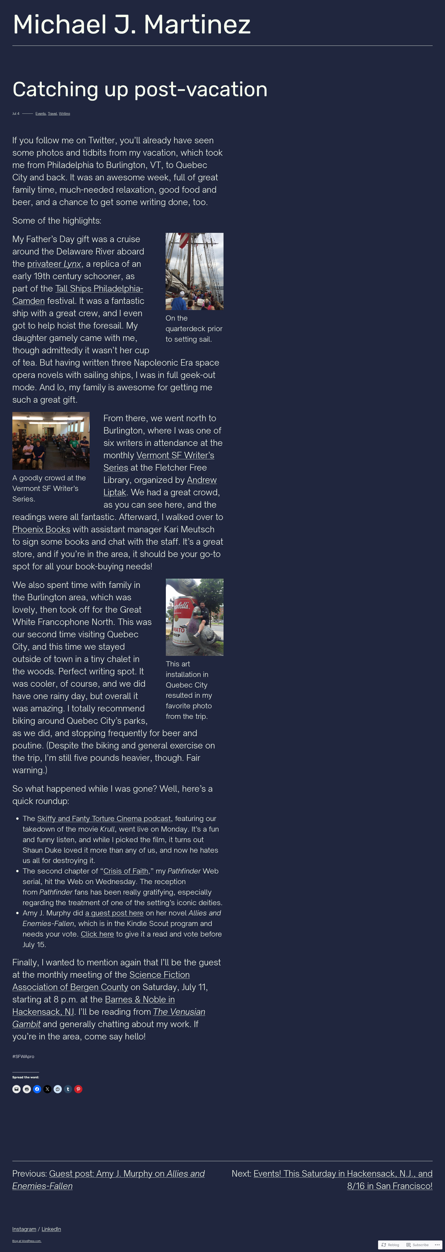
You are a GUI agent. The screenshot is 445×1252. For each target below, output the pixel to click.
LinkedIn (51, 1229)
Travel (52, 113)
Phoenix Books (41, 529)
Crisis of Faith (126, 871)
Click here (97, 934)
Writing (64, 113)
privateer (54, 264)
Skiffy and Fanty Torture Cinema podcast (104, 818)
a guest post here (114, 913)
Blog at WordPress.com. (26, 1240)
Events (41, 113)
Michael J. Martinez (131, 24)
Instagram (24, 1229)
